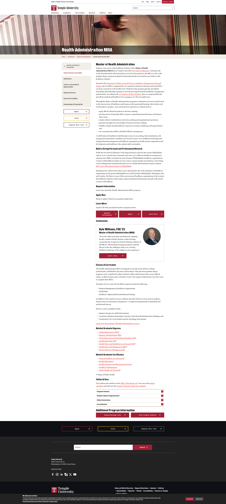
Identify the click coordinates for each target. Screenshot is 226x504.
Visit (143, 1)
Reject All (199, 499)
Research (92, 13)
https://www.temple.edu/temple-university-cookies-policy (40, 501)
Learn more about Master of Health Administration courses (117, 323)
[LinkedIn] (61, 474)
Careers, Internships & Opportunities (71, 86)
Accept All (190, 499)
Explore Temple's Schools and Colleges (62, 1)
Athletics (102, 13)
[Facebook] (52, 474)
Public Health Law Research (109, 370)
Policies (161, 488)
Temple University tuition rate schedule (131, 386)
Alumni (152, 1)
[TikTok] (66, 474)
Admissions (55, 13)
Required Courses (70, 93)
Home (63, 57)
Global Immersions (103, 400)
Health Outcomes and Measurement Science (115, 364)
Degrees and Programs (84, 57)
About (110, 13)
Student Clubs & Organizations (108, 396)
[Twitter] (70, 474)
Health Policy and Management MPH (113, 347)
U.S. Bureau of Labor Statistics (130, 94)
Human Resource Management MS (112, 350)
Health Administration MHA (73, 73)
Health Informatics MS (107, 341)
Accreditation (102, 404)
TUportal (158, 1)
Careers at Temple (161, 491)
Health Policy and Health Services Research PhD (117, 344)
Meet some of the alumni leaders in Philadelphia (113, 166)
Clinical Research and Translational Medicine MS (117, 338)
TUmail (138, 491)
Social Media (121, 491)
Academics (67, 13)
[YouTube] (74, 474)
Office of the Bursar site (129, 383)
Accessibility (148, 491)
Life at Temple (79, 13)
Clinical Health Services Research (111, 358)
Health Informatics (106, 361)
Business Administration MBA (110, 335)
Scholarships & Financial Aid (73, 104)
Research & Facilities (71, 98)
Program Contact (103, 391)
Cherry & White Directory (124, 488)
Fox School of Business (140, 71)
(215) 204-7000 (56, 469)
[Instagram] (57, 474)
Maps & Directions (141, 488)
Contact (153, 488)
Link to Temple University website (62, 490)
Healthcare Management (108, 367)
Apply (147, 1)
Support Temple (168, 1)
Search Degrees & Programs (73, 66)
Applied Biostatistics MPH (109, 332)
